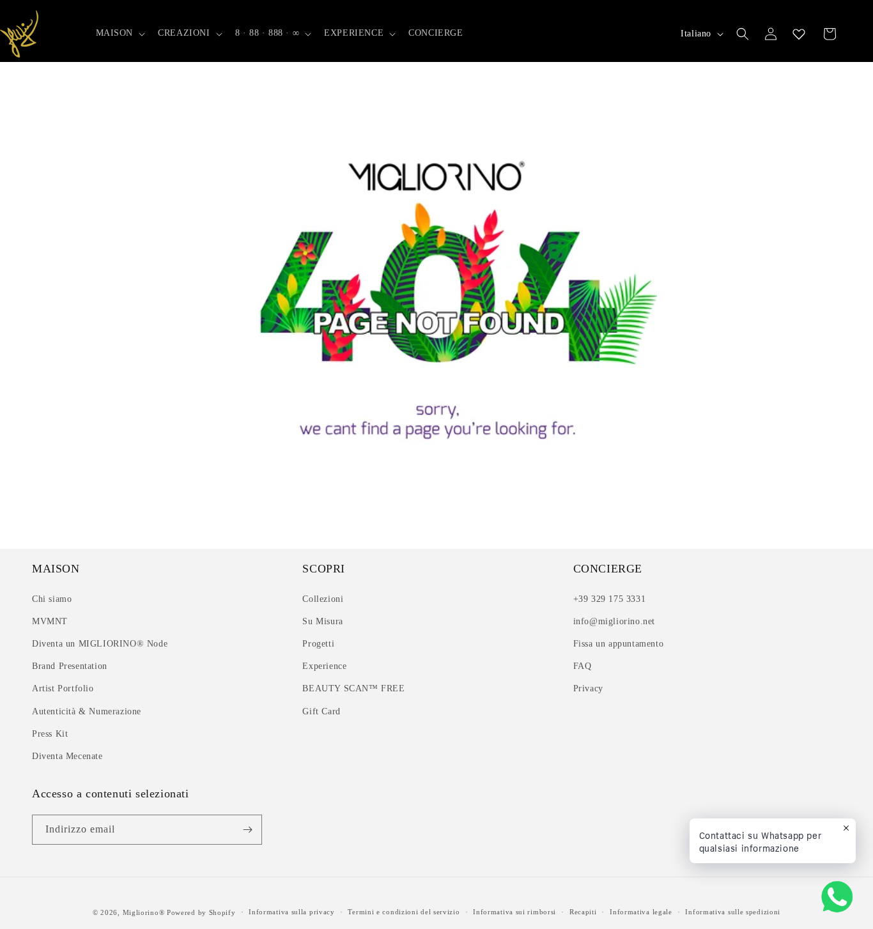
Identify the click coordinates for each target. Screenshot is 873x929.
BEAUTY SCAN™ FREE (353, 688)
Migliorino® (144, 912)
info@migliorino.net (614, 621)
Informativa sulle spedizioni (732, 912)
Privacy (588, 688)
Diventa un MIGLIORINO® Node (99, 644)
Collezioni (322, 599)
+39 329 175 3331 (609, 599)
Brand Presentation (69, 666)
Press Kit (50, 734)
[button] (119, 33)
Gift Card (321, 711)
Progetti (318, 644)
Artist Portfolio (63, 688)
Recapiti (583, 912)
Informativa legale (641, 912)
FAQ (582, 666)
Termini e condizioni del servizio (404, 912)
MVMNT (50, 621)
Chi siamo (52, 599)
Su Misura (322, 621)
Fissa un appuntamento (618, 644)
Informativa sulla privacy (292, 912)
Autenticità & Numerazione (86, 711)
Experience (324, 666)
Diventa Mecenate (67, 756)
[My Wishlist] (799, 34)
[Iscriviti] (247, 830)
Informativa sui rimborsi (514, 912)
